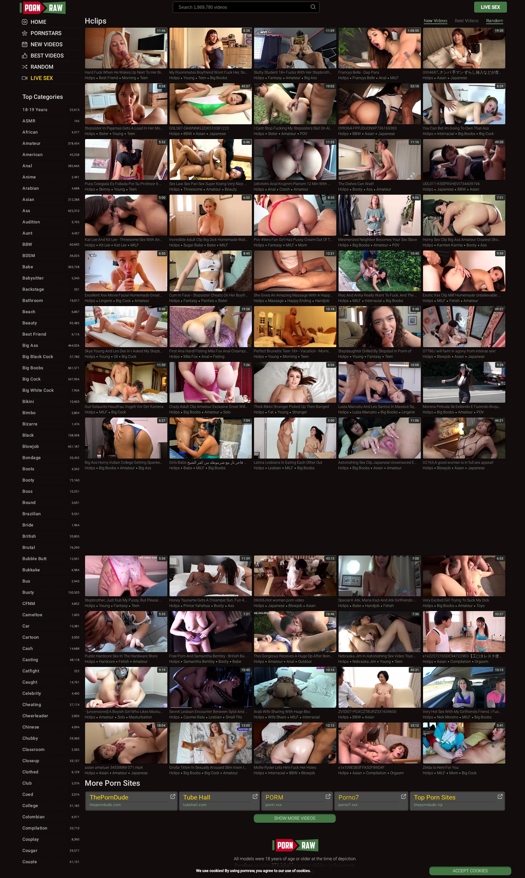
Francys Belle (364, 78)
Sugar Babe (193, 245)
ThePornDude (109, 800)
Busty (50, 592)
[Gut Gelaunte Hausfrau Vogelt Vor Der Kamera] (126, 382)
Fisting (218, 356)
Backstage (50, 289)
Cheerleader (50, 715)
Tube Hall (196, 800)
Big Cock (486, 133)
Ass (370, 189)
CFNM (50, 603)
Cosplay (50, 839)
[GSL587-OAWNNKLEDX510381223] (210, 104)
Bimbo (50, 412)
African (50, 132)
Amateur (293, 78)
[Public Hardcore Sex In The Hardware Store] (126, 631)
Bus (50, 581)
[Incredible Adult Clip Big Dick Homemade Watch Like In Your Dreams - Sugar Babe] (210, 215)
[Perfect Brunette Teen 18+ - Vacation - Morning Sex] (295, 326)
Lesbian (274, 468)
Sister (103, 133)
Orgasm (481, 661)
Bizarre (50, 424)
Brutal (50, 547)
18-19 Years (50, 109)
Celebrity (50, 693)
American (50, 154)
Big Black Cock (50, 356)
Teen (143, 78)
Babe (211, 245)
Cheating (50, 704)
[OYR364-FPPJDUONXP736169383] (379, 104)
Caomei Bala (194, 717)
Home (38, 22)
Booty (357, 189)
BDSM (50, 255)
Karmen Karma (449, 245)
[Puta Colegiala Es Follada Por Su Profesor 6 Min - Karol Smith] (126, 159)
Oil (116, 356)
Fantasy (275, 78)
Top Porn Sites (435, 800)
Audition (50, 221)
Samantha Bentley (199, 661)
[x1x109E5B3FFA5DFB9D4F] (379, 743)
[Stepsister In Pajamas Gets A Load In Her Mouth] (126, 104)
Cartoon (50, 637)
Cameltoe (50, 614)
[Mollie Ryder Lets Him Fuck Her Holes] (295, 743)
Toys (480, 605)
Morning (129, 78)
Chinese (50, 727)
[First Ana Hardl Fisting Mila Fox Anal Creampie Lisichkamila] (210, 326)
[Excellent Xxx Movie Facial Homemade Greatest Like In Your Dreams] (126, 271)
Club (50, 783)
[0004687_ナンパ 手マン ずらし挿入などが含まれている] (464, 48)
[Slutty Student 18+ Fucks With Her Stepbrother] (295, 48)
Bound (50, 502)
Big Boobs (218, 78)
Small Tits (233, 717)
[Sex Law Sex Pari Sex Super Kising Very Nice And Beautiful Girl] (210, 159)
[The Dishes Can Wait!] (379, 159)
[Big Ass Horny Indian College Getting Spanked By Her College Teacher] (126, 438)
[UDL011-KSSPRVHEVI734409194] (464, 159)
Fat (271, 412)
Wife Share (277, 717)
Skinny (104, 189)
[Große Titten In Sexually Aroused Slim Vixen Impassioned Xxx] (210, 743)
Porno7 (349, 800)
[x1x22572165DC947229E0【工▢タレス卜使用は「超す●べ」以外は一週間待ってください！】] (464, 631)
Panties (207, 300)
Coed (50, 794)
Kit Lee (104, 245)
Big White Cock (50, 390)
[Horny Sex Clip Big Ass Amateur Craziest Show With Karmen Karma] (464, 215)
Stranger (299, 412)
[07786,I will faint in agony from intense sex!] (464, 326)
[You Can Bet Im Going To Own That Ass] (464, 104)
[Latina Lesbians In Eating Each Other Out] (295, 438)
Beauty (230, 189)
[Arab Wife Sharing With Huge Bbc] (295, 687)
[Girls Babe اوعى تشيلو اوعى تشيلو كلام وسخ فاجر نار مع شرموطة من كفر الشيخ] (210, 438)
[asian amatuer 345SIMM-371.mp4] (126, 743)
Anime (50, 177)
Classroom (50, 749)
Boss (50, 491)
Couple (50, 861)
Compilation (461, 661)
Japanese (458, 78)
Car (50, 626)
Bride (50, 525)
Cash (50, 648)
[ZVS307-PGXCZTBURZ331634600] (379, 687)
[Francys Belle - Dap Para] (379, 48)
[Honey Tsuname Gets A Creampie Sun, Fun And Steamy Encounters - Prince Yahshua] (210, 576)
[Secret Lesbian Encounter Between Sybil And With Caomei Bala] (210, 687)
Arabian (50, 188)
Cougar (50, 850)
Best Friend (108, 78)
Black (50, 435)
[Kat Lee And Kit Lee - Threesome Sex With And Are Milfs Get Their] (126, 215)
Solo (226, 412)
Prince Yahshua (197, 605)
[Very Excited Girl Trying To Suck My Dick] (464, 576)
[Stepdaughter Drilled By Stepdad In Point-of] (379, 326)
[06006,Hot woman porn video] (295, 576)
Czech (285, 189)
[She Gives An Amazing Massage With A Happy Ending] (295, 271)
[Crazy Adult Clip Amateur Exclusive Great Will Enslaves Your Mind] (210, 382)
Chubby (50, 738)
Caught (50, 682)
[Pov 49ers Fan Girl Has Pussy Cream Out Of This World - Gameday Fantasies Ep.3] (295, 215)
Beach (50, 311)
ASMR (50, 120)
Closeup (50, 760)
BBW (188, 133)
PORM (275, 800)
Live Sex (490, 7)
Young (189, 78)
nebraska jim (364, 661)
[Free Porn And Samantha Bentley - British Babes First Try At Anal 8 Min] (210, 631)
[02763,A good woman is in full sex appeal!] (464, 438)
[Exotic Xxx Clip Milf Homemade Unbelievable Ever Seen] (464, 271)
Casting (50, 659)
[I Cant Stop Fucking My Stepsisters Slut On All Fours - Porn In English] (295, 104)
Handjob (321, 300)
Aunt (50, 233)
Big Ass (310, 78)
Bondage (50, 457)
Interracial (445, 133)
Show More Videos (294, 818)
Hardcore (107, 661)
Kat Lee (120, 245)
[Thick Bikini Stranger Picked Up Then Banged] (295, 382)
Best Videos (47, 55)
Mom (302, 245)
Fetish (454, 300)
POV (303, 133)
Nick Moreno (447, 717)
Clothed (50, 772)
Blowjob (443, 356)
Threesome (193, 189)
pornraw (45, 7)
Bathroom (50, 300)
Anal (382, 78)
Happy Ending (299, 300)
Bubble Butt (50, 558)
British (50, 536)
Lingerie (105, 300)
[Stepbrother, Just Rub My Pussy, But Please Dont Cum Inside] (126, 576)
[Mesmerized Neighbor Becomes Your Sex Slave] (379, 215)
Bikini (50, 401)
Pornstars (46, 33)
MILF (394, 78)
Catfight (50, 670)
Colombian (50, 816)
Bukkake (50, 569)
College (50, 805)
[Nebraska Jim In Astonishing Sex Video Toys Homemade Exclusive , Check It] (379, 631)
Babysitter (50, 278)
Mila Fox (191, 356)
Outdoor (304, 661)
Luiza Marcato (365, 412)
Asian (441, 78)
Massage (275, 300)
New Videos (435, 20)
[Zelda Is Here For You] (464, 743)
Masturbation (140, 717)
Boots (50, 468)
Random (494, 20)
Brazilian (50, 513)
